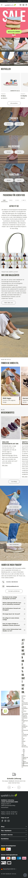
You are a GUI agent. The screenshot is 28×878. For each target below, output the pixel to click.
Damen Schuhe (5, 63)
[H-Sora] (10, 82)
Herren (19, 124)
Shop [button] (2, 826)
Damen (9, 124)
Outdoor (17, 49)
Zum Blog (14, 481)
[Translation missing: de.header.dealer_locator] (20, 4)
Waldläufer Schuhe (10, 873)
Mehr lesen (5, 465)
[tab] (4, 201)
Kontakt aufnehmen (14, 591)
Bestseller (4, 49)
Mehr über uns (8, 302)
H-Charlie (24, 96)
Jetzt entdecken (14, 507)
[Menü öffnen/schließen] (1, 4)
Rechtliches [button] (5, 838)
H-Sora (3, 96)
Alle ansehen (14, 103)
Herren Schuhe (19, 63)
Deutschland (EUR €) (9, 869)
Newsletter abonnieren (23, 750)
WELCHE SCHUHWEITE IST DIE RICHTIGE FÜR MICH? (10, 443)
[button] (25, 875)
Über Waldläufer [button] (6, 830)
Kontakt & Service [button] (7, 834)
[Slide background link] (14, 22)
